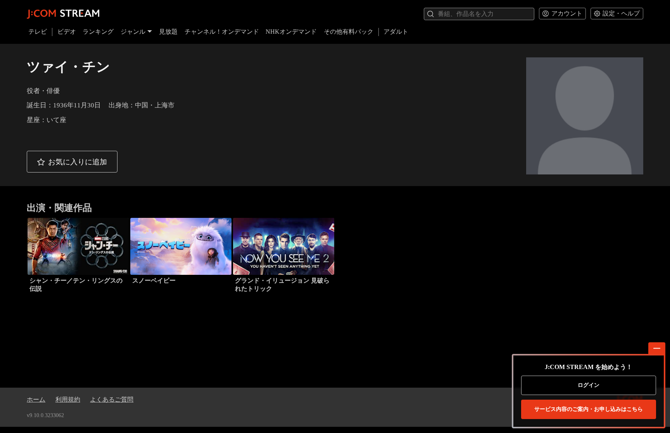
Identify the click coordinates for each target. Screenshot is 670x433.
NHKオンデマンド (291, 31)
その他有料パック (348, 31)
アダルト (395, 31)
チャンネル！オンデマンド (222, 31)
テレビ (37, 31)
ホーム (36, 399)
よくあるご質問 (111, 399)
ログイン (588, 385)
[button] (72, 162)
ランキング (98, 31)
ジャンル (133, 31)
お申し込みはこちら (588, 409)
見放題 (168, 31)
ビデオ (66, 31)
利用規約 (67, 399)
